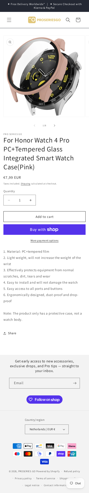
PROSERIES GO (27, 471)
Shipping (25, 183)
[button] (9, 20)
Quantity (9, 191)
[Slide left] (34, 126)
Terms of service (45, 478)
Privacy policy (23, 478)
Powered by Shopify (48, 471)
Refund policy (72, 471)
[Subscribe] (75, 383)
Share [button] (12, 333)
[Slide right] (55, 126)
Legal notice (32, 485)
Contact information (56, 485)
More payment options (45, 240)
